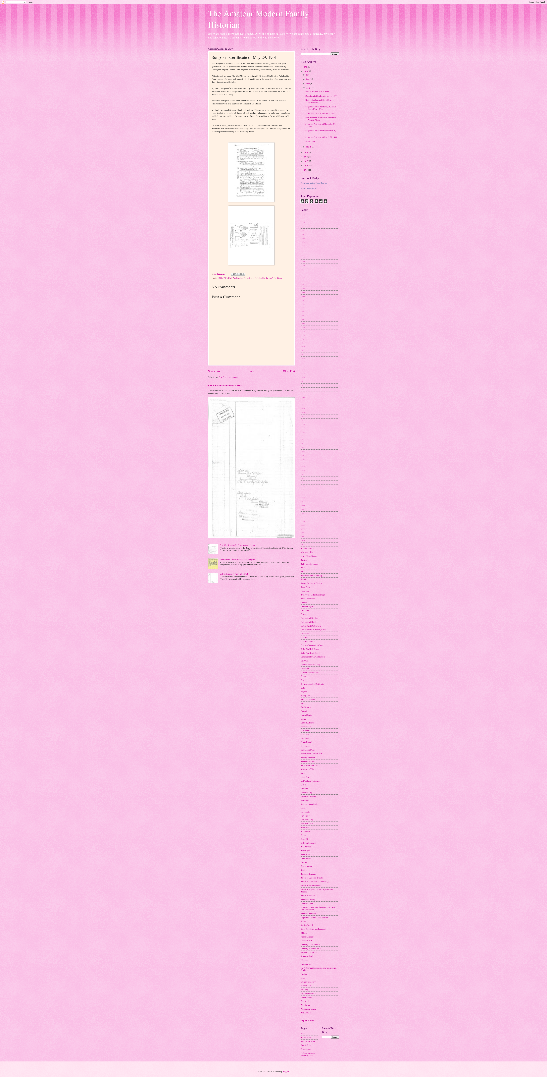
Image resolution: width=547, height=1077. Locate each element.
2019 (306, 152)
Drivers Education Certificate (312, 684)
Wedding (304, 989)
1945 (303, 393)
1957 (303, 428)
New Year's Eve (307, 823)
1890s (303, 265)
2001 (303, 532)
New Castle (305, 812)
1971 (303, 474)
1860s (303, 222)
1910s (303, 331)
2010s (303, 540)
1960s (303, 432)
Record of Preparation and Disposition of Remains (317, 890)
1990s (303, 505)
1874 (303, 253)
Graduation (305, 734)
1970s (303, 470)
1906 (303, 315)
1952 (303, 420)
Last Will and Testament (310, 780)
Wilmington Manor (308, 1008)
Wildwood (305, 1001)
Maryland (304, 788)
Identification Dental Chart (311, 753)
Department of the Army (310, 664)
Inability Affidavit (308, 757)
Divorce (304, 676)
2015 (306, 169)
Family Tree (305, 695)
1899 (303, 288)
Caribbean (305, 610)
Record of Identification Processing (314, 881)
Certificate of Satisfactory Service (314, 629)
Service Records (307, 925)
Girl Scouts (305, 730)
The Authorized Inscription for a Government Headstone (318, 969)
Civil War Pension (235, 278)
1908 (303, 319)
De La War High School (310, 649)
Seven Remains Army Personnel (313, 929)
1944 (303, 389)
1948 (303, 404)
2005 (303, 536)
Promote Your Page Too (309, 188)
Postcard (304, 862)
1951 (303, 416)
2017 (306, 161)
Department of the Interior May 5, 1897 (321, 95)
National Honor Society (310, 804)
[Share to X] (238, 274)
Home (251, 371)
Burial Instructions (308, 598)
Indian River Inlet (308, 761)
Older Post (289, 371)
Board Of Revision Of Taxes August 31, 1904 (237, 545)
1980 (303, 494)
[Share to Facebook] (240, 274)
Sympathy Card (307, 956)
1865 (303, 234)
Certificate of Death (308, 622)
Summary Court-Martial (310, 944)
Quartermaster (306, 866)
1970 (303, 466)
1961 (303, 435)
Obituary (304, 835)
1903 (303, 308)
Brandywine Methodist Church (313, 594)
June (308, 79)
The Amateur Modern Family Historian (314, 183)
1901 (225, 278)
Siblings (304, 933)
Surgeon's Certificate (274, 278)
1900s (220, 278)
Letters (303, 784)
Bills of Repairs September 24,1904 (225, 385)
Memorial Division (308, 796)
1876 (303, 257)
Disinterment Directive (310, 672)
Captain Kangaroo (308, 606)
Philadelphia (260, 278)
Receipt (304, 870)
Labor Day (305, 777)
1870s (303, 246)
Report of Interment (308, 913)
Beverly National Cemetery (311, 575)
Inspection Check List (309, 765)
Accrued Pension (307, 548)
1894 (303, 277)
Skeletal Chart (306, 940)
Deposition (305, 668)
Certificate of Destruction (311, 625)
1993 (303, 517)
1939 (303, 369)
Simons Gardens (307, 936)
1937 (303, 362)
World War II (306, 1012)
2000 (303, 525)
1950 (303, 408)
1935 (303, 354)
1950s (303, 412)
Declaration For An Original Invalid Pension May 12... (319, 101)
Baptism (304, 559)
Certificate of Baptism (309, 618)
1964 (303, 443)
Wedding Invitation (308, 993)
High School (306, 746)
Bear (302, 571)
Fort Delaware (306, 707)
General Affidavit (307, 722)
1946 (303, 397)
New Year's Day (307, 819)
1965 (303, 447)
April (308, 87)
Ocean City (305, 839)
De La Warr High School (310, 653)
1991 (303, 509)
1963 (303, 439)
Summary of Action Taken (311, 948)
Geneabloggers (306, 1049)
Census (303, 614)
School (303, 921)
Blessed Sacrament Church (311, 583)
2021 (306, 66)
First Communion (308, 699)
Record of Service (308, 895)
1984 (303, 501)
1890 (303, 261)
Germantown (306, 726)
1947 (303, 401)
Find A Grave (306, 1045)
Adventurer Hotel (308, 552)
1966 (303, 451)
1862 (303, 230)
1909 (303, 323)
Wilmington (305, 1005)
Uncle (303, 978)
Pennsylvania (248, 278)
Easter (303, 687)
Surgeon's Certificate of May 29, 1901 (320, 113)
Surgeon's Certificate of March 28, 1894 (321, 137)
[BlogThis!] (235, 274)
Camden (304, 602)
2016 (306, 165)
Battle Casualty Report (309, 563)
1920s (303, 335)
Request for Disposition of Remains (314, 917)
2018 (306, 156)
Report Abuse (307, 1020)
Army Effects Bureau (309, 556)
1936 (303, 358)
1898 (303, 284)
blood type (305, 591)
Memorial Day (306, 792)
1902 (303, 304)
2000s (303, 529)
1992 (303, 513)
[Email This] (232, 274)
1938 (303, 366)
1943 (303, 385)
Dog (302, 680)
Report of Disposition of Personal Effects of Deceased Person (318, 908)
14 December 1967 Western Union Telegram (237, 559)
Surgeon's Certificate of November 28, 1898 (320, 131)
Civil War (304, 637)
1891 (303, 269)
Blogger (286, 1071)
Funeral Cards (306, 714)
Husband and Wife (308, 749)
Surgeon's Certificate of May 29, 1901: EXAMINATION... (320, 107)
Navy (303, 808)
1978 (303, 486)
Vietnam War (306, 985)
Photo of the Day (307, 854)
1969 (303, 463)
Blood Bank (305, 587)
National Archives (308, 1041)
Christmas (305, 633)
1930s (303, 346)
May (308, 83)
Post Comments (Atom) (228, 377)
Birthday (304, 579)
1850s (303, 214)
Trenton (304, 974)
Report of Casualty (308, 899)
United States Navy (308, 981)
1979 (303, 490)
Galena (303, 718)
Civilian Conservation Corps (312, 645)
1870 (303, 242)
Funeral (304, 711)
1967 (303, 455)
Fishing (304, 703)
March (309, 146)
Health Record (306, 742)
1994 (303, 521)
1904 (303, 311)
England (304, 691)
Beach (303, 567)
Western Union (306, 997)
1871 (303, 249)
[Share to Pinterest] (243, 274)
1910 (303, 327)
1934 (303, 350)
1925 (303, 339)
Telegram (304, 960)
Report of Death (307, 903)
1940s (303, 377)
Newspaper (305, 827)
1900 (303, 292)
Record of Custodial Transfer (312, 877)
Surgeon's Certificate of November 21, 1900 (320, 125)
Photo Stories (306, 858)
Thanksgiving (306, 963)
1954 (303, 424)
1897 (303, 280)
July (308, 74)
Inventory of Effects (308, 769)
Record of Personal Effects (311, 885)
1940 (303, 373)
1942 (303, 381)
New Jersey (305, 815)
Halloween (305, 738)
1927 (303, 342)
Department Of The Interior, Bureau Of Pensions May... (320, 118)
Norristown (305, 831)
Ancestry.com (306, 1037)
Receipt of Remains (308, 874)
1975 (303, 482)
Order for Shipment (308, 842)
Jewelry (304, 773)
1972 (303, 478)
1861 (303, 226)
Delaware (304, 660)
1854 (303, 218)
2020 (306, 71)
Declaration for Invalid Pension (313, 656)
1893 (303, 273)
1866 (303, 238)
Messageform (306, 800)
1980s (303, 497)
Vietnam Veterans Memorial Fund (308, 1054)
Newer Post (214, 371)
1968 (303, 459)
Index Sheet (310, 141)
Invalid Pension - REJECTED (317, 91)
